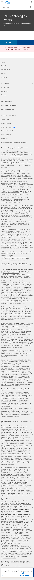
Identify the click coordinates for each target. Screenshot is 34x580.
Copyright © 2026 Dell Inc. (8, 115)
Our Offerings (5, 83)
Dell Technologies (6, 101)
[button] (32, 2)
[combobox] (17, 7)
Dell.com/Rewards (8, 558)
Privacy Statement (6, 123)
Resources (4, 95)
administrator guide (8, 242)
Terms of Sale (5, 119)
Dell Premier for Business (9, 105)
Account (3, 62)
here (24, 303)
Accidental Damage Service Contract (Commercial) (18, 217)
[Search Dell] (31, 7)
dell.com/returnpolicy (16, 156)
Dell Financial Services (7, 109)
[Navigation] (2, 2)
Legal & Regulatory (6, 135)
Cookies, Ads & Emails (7, 131)
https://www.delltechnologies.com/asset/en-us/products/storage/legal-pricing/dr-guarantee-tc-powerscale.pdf (15, 258)
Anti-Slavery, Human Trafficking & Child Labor (14, 142)
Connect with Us (5, 70)
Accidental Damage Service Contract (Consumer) (16, 214)
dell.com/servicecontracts (10, 202)
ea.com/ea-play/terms (25, 277)
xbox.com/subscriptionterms (11, 273)
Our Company (5, 87)
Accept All (26, 575)
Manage (3, 575)
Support (3, 66)
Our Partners (4, 91)
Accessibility (4, 138)
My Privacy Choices (6, 127)
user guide (10, 231)
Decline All (22, 575)
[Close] (31, 569)
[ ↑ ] (19, 202)
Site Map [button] (3, 73)
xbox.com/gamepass (12, 277)
